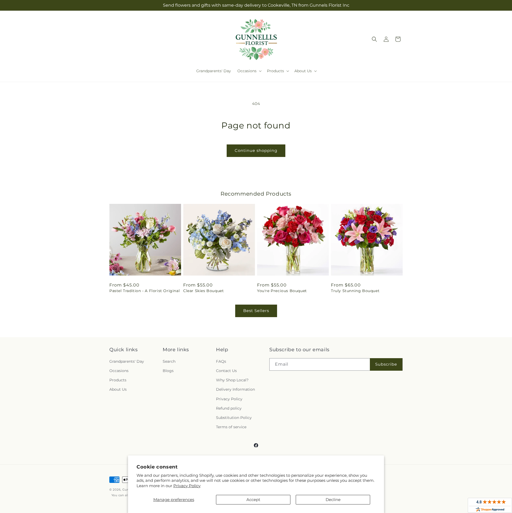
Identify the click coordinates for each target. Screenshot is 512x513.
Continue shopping (256, 150)
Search (169, 361)
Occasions (119, 370)
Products (117, 380)
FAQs (221, 361)
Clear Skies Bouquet (203, 290)
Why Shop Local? (232, 380)
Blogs (168, 370)
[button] (249, 70)
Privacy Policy (187, 485)
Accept (253, 499)
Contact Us (226, 370)
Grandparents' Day (126, 361)
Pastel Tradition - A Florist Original (144, 290)
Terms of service (231, 427)
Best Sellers (256, 310)
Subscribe (386, 364)
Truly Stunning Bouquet (355, 290)
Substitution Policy (234, 417)
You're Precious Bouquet (282, 290)
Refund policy (229, 408)
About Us (118, 389)
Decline (333, 499)
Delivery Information (235, 389)
